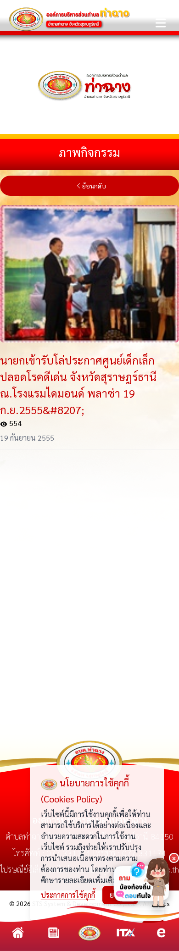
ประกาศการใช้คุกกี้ (68, 895)
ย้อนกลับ (94, 186)
